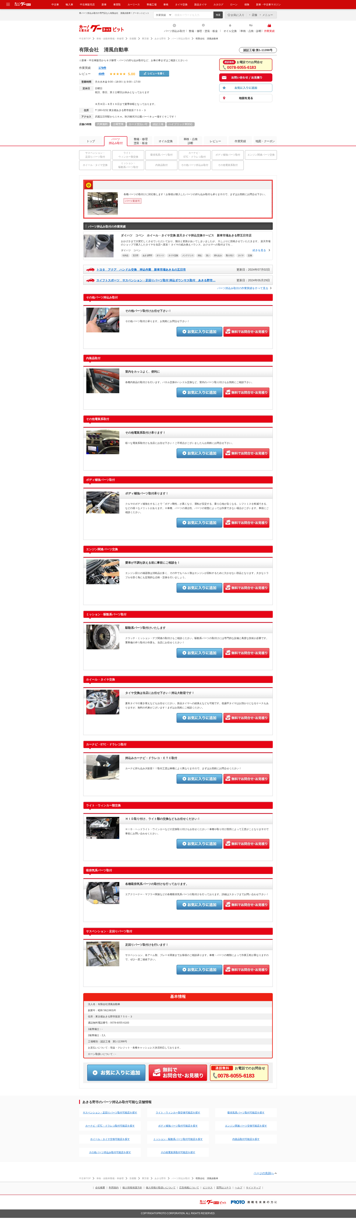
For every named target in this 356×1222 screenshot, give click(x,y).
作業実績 (269, 31)
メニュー (267, 14)
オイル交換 (230, 31)
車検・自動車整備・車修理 (110, 38)
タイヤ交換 (181, 4)
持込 (199, 255)
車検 (165, 4)
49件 (101, 73)
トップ (91, 141)
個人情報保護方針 (132, 1187)
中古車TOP (85, 38)
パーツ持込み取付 (174, 31)
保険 (246, 4)
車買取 (117, 4)
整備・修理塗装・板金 (141, 141)
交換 (250, 255)
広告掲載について (189, 1187)
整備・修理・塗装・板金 (203, 31)
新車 (104, 4)
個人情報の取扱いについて (161, 1187)
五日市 (135, 255)
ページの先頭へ (264, 1173)
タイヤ (241, 255)
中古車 (55, 4)
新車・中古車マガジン (268, 4)
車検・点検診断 (191, 141)
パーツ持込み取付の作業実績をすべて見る (242, 288)
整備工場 (152, 4)
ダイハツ (160, 255)
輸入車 (69, 4)
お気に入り (237, 14)
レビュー (215, 141)
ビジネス (208, 1187)
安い (208, 255)
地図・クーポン (265, 141)
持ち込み (218, 255)
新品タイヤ (200, 4)
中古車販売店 (87, 4)
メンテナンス (187, 255)
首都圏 (132, 38)
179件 (102, 67)
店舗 (254, 14)
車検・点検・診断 (250, 31)
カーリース (134, 4)
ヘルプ (238, 1187)
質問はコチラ (223, 1187)
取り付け (230, 255)
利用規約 (114, 1187)
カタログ (218, 4)
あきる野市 (160, 38)
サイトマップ (253, 1187)
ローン (234, 4)
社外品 (125, 255)
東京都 (145, 38)
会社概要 (100, 1187)
